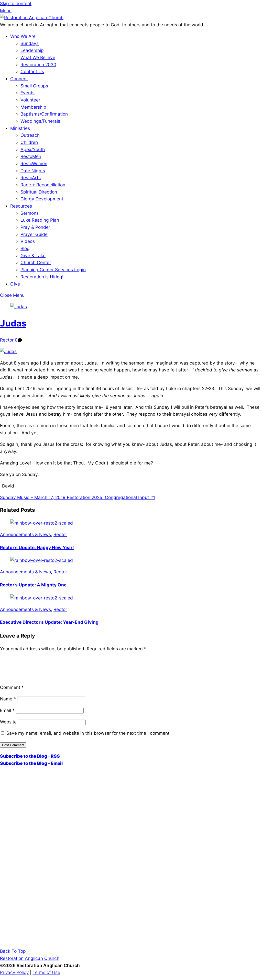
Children (29, 142)
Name (8, 698)
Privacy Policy (14, 972)
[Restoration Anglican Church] (31, 17)
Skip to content (15, 3)
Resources (21, 206)
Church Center (35, 262)
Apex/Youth (32, 149)
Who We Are (23, 36)
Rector (7, 340)
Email (7, 710)
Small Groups (34, 85)
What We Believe (37, 57)
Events (27, 92)
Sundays (29, 43)
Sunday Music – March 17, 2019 (33, 497)
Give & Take (33, 255)
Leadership (32, 50)
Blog (25, 248)
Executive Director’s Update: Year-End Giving (49, 622)
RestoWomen (33, 163)
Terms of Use (46, 972)
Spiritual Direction (38, 192)
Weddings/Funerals (40, 121)
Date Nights (32, 170)
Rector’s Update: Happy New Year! (37, 547)
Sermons (29, 213)
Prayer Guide (34, 234)
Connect (19, 78)
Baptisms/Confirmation (44, 114)
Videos (27, 241)
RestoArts (30, 177)
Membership (33, 107)
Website (8, 721)
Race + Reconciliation (42, 184)
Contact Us (32, 71)
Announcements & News (25, 534)
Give (15, 284)
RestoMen (30, 156)
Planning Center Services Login (53, 269)
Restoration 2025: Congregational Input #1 (110, 497)
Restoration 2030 (38, 64)
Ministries (20, 128)
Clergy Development (41, 198)
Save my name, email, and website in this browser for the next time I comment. (88, 733)
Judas (13, 323)
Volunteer (30, 100)
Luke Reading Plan (39, 220)
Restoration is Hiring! (41, 276)
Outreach (30, 135)
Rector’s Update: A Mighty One (33, 584)
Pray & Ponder (35, 227)
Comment (12, 687)
